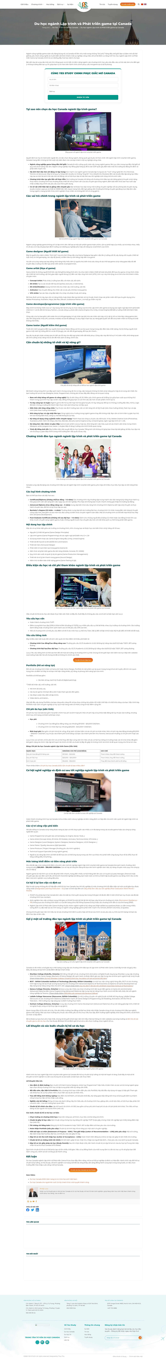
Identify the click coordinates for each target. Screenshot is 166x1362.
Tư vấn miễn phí (128, 4)
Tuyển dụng (113, 4)
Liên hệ (66, 1340)
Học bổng (50, 4)
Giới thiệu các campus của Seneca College (80, 993)
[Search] (138, 4)
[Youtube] (33, 1201)
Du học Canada (69, 1332)
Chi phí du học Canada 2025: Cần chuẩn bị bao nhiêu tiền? (62, 766)
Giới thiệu (24, 4)
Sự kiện (70, 4)
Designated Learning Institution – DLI (49, 888)
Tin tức (102, 4)
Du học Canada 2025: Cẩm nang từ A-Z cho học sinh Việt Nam (53, 1179)
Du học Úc (67, 1334)
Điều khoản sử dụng (119, 1356)
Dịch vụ (60, 4)
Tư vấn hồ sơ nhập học (83, 660)
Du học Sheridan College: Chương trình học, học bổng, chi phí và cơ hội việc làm (75, 978)
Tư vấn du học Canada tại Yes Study (83, 1170)
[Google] (28, 1201)
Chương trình (36, 4)
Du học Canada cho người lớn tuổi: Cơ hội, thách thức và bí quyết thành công (59, 1182)
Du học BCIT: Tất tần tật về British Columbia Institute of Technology (106, 986)
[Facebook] (36, 1201)
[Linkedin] (31, 1201)
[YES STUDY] (83, 5)
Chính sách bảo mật (136, 1356)
